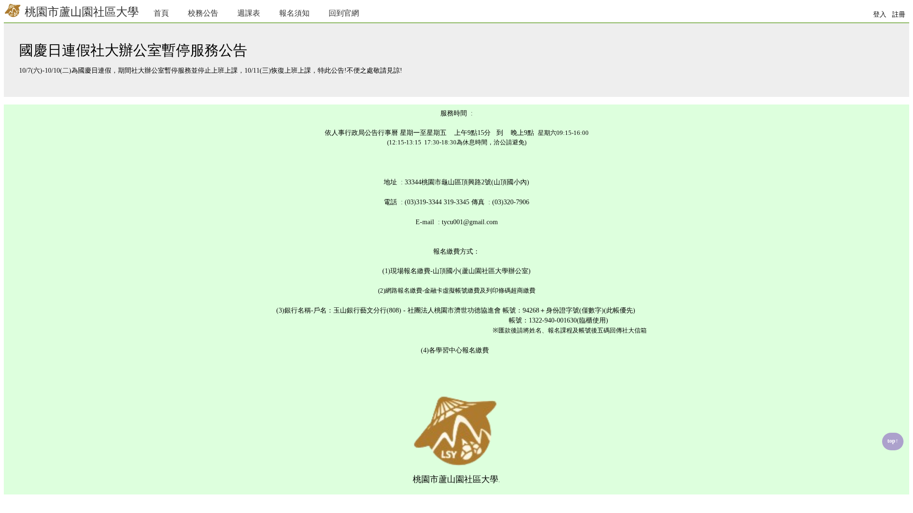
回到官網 (344, 13)
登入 (879, 14)
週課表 (248, 13)
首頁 (161, 13)
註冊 (898, 14)
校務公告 (203, 13)
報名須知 (294, 13)
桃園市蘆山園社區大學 (80, 12)
